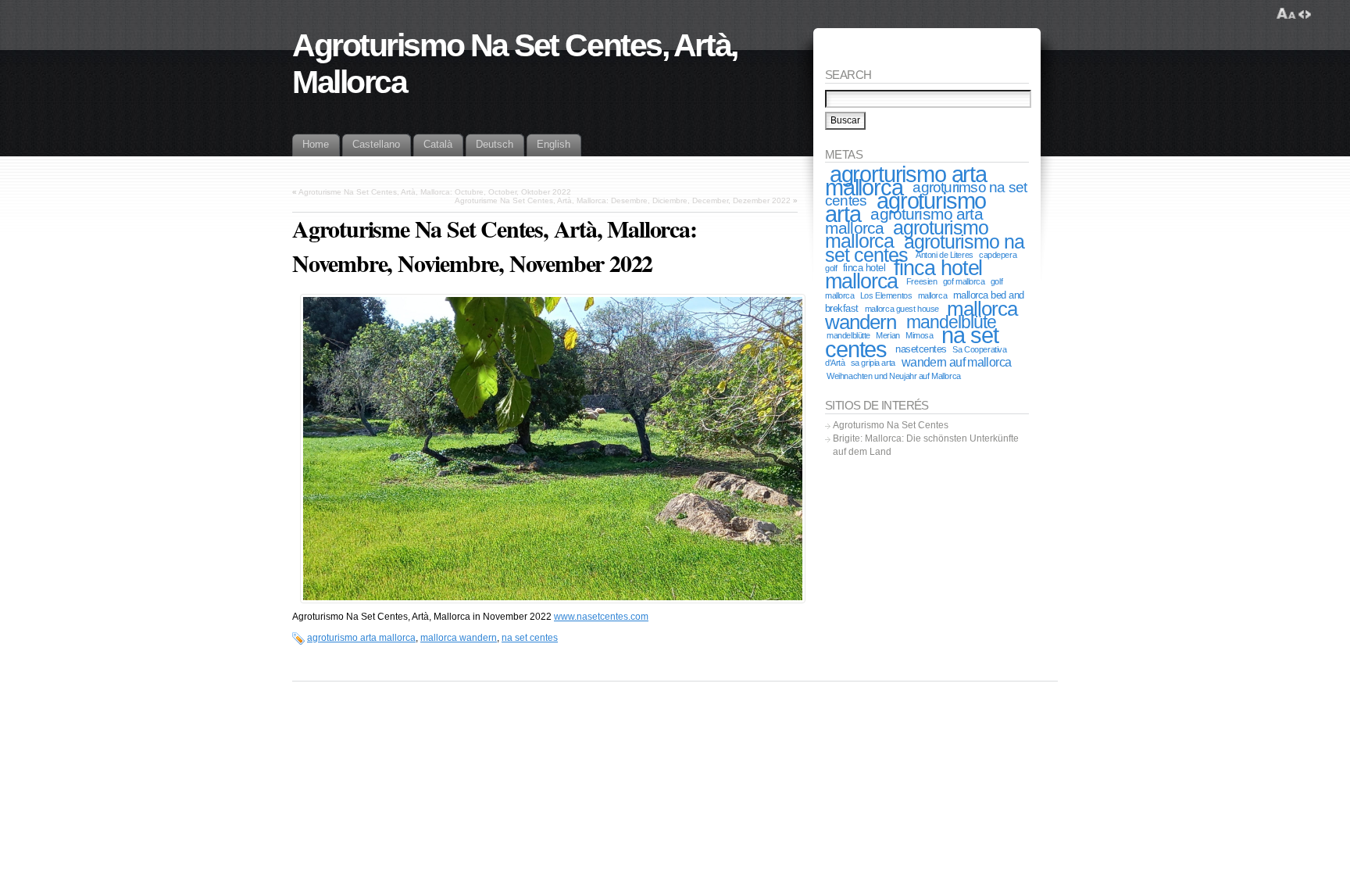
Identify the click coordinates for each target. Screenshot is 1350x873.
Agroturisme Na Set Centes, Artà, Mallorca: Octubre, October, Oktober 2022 (434, 192)
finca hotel (864, 268)
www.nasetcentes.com (601, 616)
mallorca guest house (902, 308)
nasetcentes (920, 349)
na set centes (530, 637)
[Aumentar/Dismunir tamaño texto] (1286, 14)
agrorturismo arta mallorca (906, 180)
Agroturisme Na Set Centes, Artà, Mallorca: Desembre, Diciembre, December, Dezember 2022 (623, 200)
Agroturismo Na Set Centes (890, 425)
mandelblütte (848, 335)
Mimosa (919, 335)
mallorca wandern (458, 637)
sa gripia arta (873, 362)
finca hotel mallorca (903, 274)
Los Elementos (886, 295)
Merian (887, 335)
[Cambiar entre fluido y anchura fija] (1304, 14)
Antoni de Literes (944, 254)
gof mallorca (964, 281)
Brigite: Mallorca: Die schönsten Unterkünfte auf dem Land (926, 445)
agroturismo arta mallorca (361, 637)
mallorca (933, 295)
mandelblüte (951, 322)
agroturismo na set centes (924, 248)
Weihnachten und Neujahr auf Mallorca (894, 376)
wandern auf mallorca (956, 362)
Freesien (922, 281)
